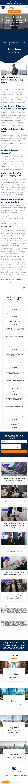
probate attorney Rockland (8, 608)
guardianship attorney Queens (11, 624)
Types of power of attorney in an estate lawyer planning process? (14, 407)
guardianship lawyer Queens (4, 626)
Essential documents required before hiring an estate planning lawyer (14, 320)
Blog (22, 775)
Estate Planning (6, 282)
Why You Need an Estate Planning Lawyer (14, 313)
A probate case (5, 248)
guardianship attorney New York (21, 623)
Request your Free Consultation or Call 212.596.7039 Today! (14, 645)
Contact (26, 775)
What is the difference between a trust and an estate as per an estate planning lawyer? (14, 329)
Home (4, 42)
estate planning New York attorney (11, 621)
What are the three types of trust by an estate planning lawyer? (14, 337)
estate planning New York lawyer (11, 622)
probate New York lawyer (6, 612)
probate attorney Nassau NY (4, 607)
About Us (7, 775)
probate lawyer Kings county (18, 609)
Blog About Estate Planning (11, 42)
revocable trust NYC (9, 614)
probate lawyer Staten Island (4, 611)
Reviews (19, 775)
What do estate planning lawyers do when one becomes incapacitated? (15, 399)
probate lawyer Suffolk (11, 611)
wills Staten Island (14, 619)
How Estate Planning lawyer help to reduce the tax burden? (14, 305)
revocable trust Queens (15, 614)
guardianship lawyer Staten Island (12, 626)
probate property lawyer (4, 613)
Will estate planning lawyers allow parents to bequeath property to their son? (14, 345)
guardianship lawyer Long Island (9, 625)
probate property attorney (24, 612)
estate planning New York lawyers (20, 622)
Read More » (14, 309)
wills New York (10, 619)
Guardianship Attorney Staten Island (14, 771)
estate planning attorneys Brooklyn (15, 620)
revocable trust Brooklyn (10, 613)
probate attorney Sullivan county (22, 608)
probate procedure (8, 120)
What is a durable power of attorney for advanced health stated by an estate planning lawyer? (14, 390)
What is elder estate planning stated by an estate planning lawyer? (15, 381)
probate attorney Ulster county (4, 609)
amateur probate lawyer (14, 125)
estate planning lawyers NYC (20, 619)
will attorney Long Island (8, 615)
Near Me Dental (18, 626)
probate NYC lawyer (12, 612)
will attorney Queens (24, 615)
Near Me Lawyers (22, 626)
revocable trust (20, 614)
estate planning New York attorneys (19, 621)
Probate (11, 279)
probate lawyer (11, 86)
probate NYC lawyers (17, 612)
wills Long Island (6, 619)
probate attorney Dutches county (13, 606)
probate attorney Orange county (12, 607)
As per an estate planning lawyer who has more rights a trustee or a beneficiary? (15, 363)
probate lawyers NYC (24, 610)
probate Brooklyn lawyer (11, 609)
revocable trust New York (4, 614)
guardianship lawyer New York (16, 625)
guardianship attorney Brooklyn (4, 623)
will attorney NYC (19, 615)
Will (23, 279)
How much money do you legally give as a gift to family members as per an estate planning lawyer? (15, 354)
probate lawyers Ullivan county (17, 611)
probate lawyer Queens (11, 610)
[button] (26, 8)
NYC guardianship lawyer (6, 606)
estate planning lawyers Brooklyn (23, 620)
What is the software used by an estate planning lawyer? (14, 424)
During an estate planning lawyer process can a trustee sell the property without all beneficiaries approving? (15, 372)
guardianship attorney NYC (4, 624)
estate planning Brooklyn (4, 621)
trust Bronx (23, 614)
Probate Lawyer (17, 279)
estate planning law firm (11, 8)
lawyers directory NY (22, 613)
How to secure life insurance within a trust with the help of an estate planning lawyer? (14, 415)
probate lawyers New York (17, 610)
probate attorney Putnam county (20, 607)
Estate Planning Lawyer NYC (24, 625)
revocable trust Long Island (16, 613)
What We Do (14, 775)
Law (7, 279)
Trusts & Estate (11, 7)
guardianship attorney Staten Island (19, 624)
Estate (4, 279)
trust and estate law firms (7, 620)
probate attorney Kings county (21, 606)
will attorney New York (14, 615)
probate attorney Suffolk (15, 608)
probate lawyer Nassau (5, 610)
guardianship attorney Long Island (12, 623)
